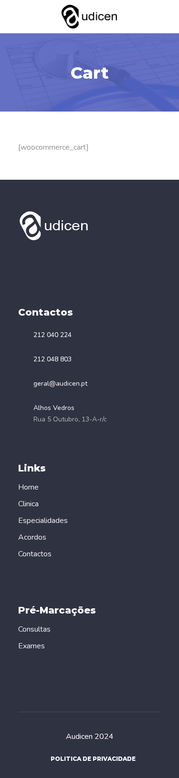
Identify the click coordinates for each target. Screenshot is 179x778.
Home (28, 487)
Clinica (28, 504)
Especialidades (43, 520)
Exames (31, 646)
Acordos (32, 537)
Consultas (34, 629)
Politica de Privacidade (93, 758)
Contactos (35, 554)
